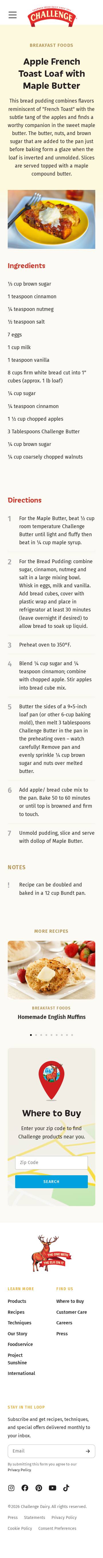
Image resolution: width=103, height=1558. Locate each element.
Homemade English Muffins (52, 1017)
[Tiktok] (66, 1487)
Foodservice (20, 1344)
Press (13, 1517)
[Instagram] (11, 1487)
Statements (34, 1517)
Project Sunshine (17, 1359)
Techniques (19, 1323)
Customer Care (71, 1312)
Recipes (16, 1312)
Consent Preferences (57, 1528)
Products (17, 1301)
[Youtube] (52, 1487)
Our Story (17, 1333)
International (21, 1373)
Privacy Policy (19, 1470)
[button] (31, 1035)
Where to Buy (70, 1301)
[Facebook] (24, 1487)
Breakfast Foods (51, 45)
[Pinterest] (38, 1487)
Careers (64, 1323)
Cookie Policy (20, 1528)
